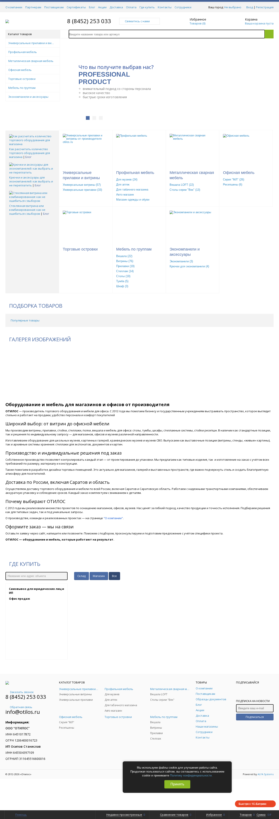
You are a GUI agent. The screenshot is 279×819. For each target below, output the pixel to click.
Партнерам (33, 7)
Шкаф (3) (122, 286)
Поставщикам (54, 7)
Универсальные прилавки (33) (82, 189)
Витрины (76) (124, 261)
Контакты (165, 7)
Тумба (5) (122, 281)
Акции (102, 7)
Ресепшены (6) (232, 184)
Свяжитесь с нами (137, 21)
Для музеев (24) (126, 179)
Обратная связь (21, 707)
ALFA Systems (266, 774)
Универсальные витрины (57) (82, 184)
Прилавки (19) (125, 266)
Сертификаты (76, 7)
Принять (177, 784)
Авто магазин (125, 194)
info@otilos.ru (22, 711)
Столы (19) (123, 276)
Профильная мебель (135, 172)
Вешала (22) (124, 256)
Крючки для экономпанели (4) (189, 266)
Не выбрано (232, 7)
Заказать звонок (22, 692)
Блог (92, 7)
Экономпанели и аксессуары (185, 252)
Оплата (131, 7)
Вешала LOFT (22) (182, 184)
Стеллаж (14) (125, 271)
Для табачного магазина (132, 189)
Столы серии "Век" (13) (185, 189)
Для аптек (122, 184)
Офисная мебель (238, 172)
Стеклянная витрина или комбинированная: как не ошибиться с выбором (27, 210)
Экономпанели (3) (181, 261)
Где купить (147, 7)
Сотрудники (183, 7)
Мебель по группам (133, 249)
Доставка (116, 7)
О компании (13, 7)
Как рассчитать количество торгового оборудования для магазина (29, 153)
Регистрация (265, 7)
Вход (249, 7)
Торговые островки (80, 249)
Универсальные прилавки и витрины (81, 175)
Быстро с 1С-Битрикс (253, 804)
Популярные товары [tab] (25, 320)
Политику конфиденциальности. (191, 775)
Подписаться (255, 717)
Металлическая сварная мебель (192, 175)
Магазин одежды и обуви (132, 199)
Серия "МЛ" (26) (233, 179)
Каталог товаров (20, 34)
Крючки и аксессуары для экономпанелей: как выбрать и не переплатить (31, 181)
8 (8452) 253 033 (89, 21)
